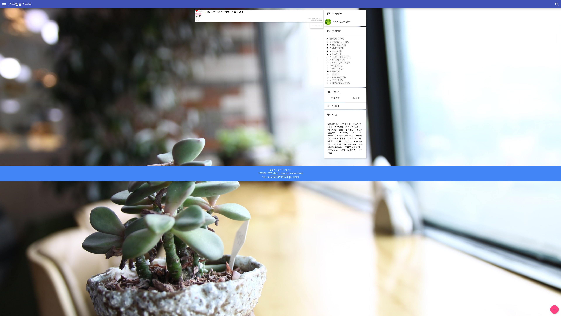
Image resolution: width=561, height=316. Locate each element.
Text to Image (349, 144)
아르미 (354, 132)
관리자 (280, 169)
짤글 (361, 144)
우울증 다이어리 (352, 147)
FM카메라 (345, 124)
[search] (557, 4)
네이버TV (352, 138)
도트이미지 (333, 150)
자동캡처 (352, 150)
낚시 (343, 150)
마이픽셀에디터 (335, 147)
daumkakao (297, 173)
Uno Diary (343, 132)
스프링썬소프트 (20, 4)
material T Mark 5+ (280, 177)
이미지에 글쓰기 (353, 127)
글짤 (341, 129)
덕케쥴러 (347, 141)
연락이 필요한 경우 (341, 22)
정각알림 (339, 127)
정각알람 (350, 129)
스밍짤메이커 (339, 138)
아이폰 (338, 141)
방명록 (273, 169)
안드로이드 (333, 124)
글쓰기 (288, 169)
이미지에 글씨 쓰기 (344, 135)
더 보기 (318, 25)
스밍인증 (337, 144)
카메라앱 (332, 129)
